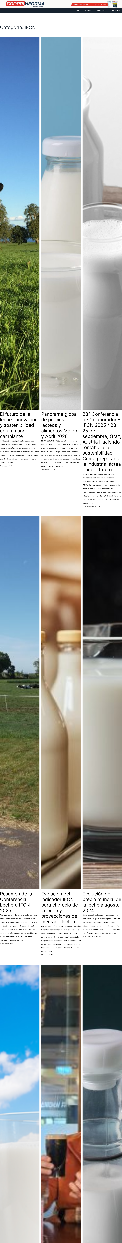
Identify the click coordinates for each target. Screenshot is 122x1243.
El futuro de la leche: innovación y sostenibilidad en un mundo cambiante (19, 425)
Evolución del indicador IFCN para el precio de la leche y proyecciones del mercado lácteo (59, 907)
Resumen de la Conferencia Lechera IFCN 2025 (16, 902)
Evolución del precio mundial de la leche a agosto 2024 (102, 902)
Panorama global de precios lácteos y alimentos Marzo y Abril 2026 (59, 425)
